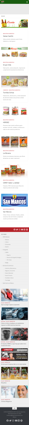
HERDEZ (6, 122)
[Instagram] (19, 229)
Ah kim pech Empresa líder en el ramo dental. (13, 364)
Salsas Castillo (8, 36)
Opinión (7, 246)
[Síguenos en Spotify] (27, 229)
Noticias (7, 239)
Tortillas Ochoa (8, 93)
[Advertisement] (15, 7)
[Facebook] (14, 229)
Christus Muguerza (6, 401)
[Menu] (27, 2)
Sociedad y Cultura (9, 278)
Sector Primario (8, 275)
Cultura (6, 242)
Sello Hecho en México (8, 283)
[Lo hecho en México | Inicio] (4, 2)
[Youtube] (22, 229)
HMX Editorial (6, 237)
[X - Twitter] (17, 229)
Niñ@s (6, 262)
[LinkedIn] (24, 229)
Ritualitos (3, 383)
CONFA (6, 252)
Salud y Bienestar (9, 273)
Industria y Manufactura (10, 268)
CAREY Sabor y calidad (11, 183)
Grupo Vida (7, 65)
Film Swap (9, 260)
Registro (9, 255)
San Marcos (7, 212)
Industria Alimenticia (8, 33)
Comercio (5, 90)
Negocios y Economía (10, 270)
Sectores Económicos (8, 265)
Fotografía (5, 249)
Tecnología (7, 280)
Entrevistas (8, 244)
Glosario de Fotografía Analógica (14, 257)
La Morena (7, 153)
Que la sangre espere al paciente (10, 304)
